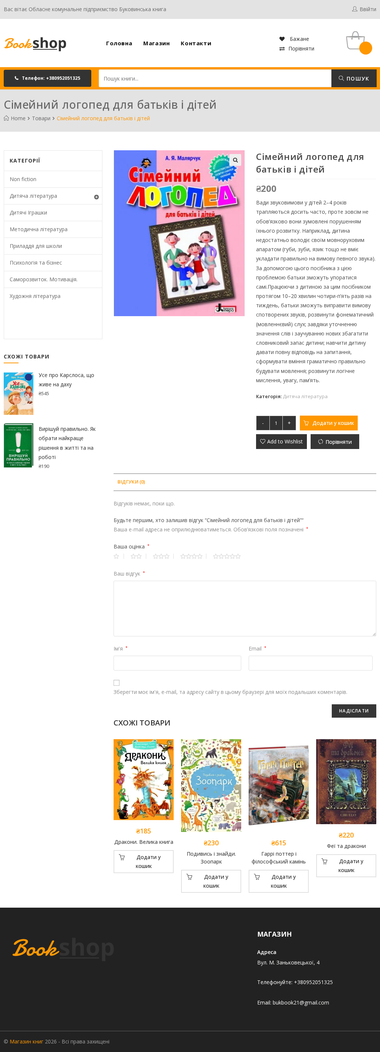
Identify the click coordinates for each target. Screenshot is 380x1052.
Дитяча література (305, 396)
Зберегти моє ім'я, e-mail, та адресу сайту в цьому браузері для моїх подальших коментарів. (230, 691)
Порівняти (301, 48)
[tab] (131, 482)
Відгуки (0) (131, 482)
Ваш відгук (129, 573)
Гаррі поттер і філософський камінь (279, 857)
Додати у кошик (333, 422)
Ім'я (121, 648)
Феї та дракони (346, 845)
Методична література (39, 229)
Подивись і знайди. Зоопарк (211, 857)
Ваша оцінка (132, 546)
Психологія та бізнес (36, 262)
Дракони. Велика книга (143, 841)
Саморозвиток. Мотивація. (44, 279)
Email (257, 648)
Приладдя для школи (36, 245)
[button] (47, 78)
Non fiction (23, 179)
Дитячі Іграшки (28, 212)
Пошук (357, 78)
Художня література (35, 295)
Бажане (298, 38)
